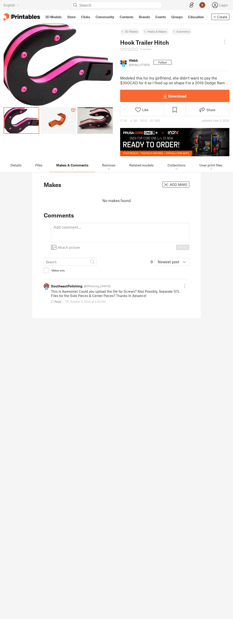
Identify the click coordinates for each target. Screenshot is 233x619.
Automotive (183, 31)
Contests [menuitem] (126, 17)
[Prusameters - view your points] (202, 5)
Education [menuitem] (196, 17)
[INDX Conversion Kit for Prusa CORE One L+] (174, 142)
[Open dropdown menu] (224, 42)
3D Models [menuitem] (53, 17)
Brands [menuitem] (144, 17)
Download (177, 96)
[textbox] (120, 232)
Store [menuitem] (71, 17)
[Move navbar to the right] (206, 17)
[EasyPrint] (191, 5)
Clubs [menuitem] (85, 17)
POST (182, 247)
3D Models (131, 31)
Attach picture (69, 247)
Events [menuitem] (160, 17)
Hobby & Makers (157, 31)
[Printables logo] (22, 17)
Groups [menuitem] (177, 17)
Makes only (58, 270)
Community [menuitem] (105, 17)
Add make (178, 184)
